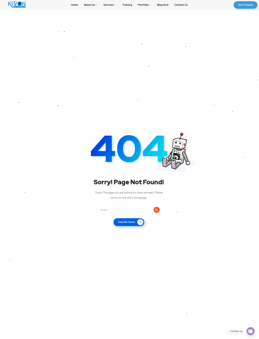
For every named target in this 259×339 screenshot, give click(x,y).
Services (108, 4)
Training (127, 4)
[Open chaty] (251, 331)
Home (74, 4)
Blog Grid (162, 4)
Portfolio (143, 4)
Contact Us (181, 4)
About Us (89, 4)
